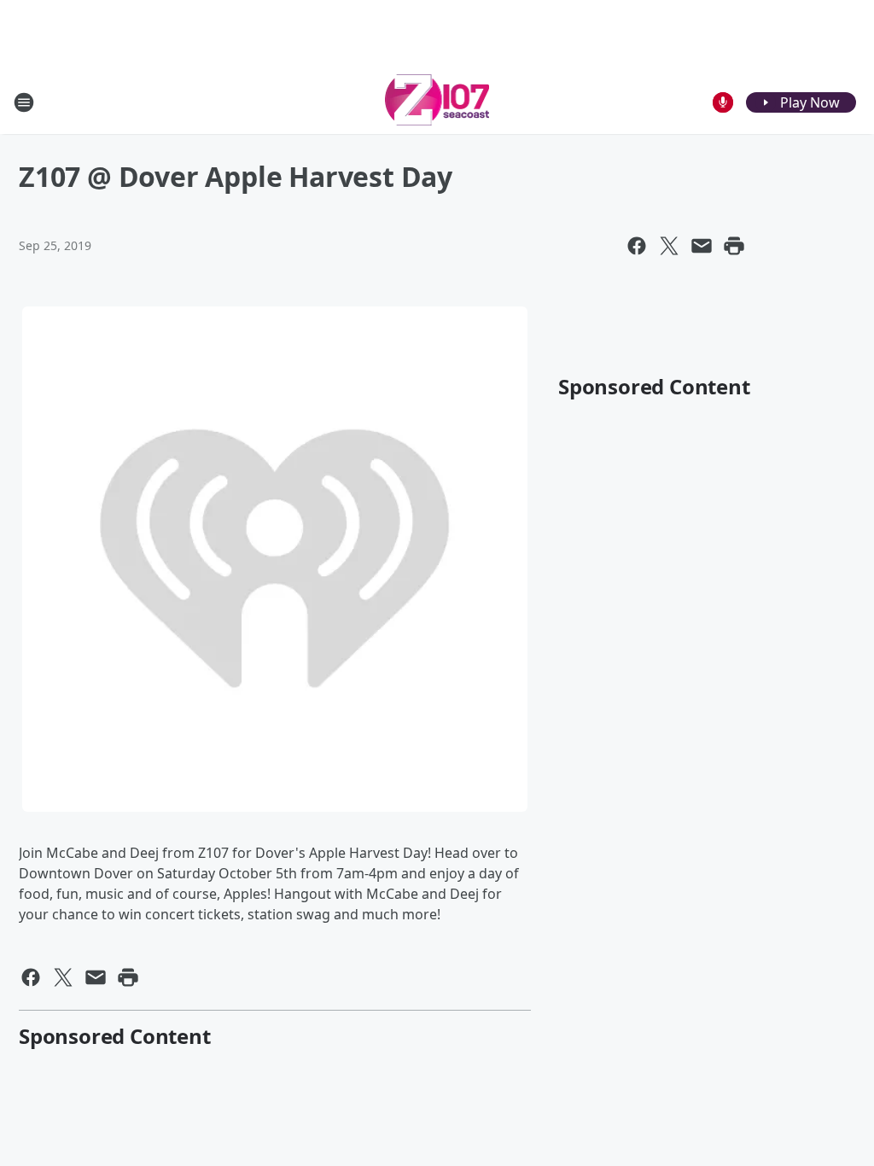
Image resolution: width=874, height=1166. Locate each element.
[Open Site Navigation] (24, 102)
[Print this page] (734, 246)
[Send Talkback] (723, 102)
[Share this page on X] (669, 246)
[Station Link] (437, 102)
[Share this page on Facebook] (637, 246)
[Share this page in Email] (702, 246)
